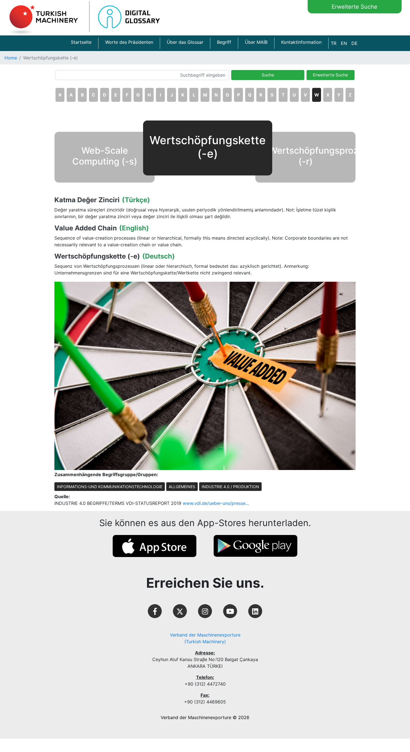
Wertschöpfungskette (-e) (97, 256)
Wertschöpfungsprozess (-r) (321, 156)
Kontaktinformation (301, 42)
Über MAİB (256, 42)
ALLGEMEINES (182, 486)
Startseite (81, 42)
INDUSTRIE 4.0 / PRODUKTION (230, 486)
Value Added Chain (85, 228)
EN (344, 43)
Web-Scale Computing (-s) (104, 156)
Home (10, 58)
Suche (268, 75)
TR (333, 43)
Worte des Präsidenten (129, 42)
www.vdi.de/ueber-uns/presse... (216, 503)
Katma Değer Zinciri (87, 200)
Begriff (224, 42)
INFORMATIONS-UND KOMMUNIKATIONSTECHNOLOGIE (109, 486)
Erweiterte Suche (354, 6)
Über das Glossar (185, 42)
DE (354, 43)
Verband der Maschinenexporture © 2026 (205, 717)
